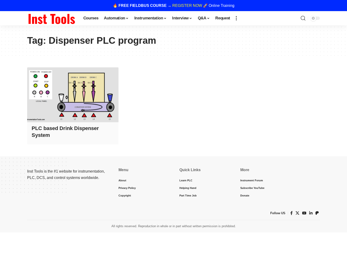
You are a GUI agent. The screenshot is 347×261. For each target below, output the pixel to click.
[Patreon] (317, 213)
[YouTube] (304, 213)
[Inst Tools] (51, 18)
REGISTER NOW (187, 6)
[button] (236, 18)
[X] (297, 213)
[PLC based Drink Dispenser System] (72, 94)
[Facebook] (291, 213)
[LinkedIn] (311, 213)
